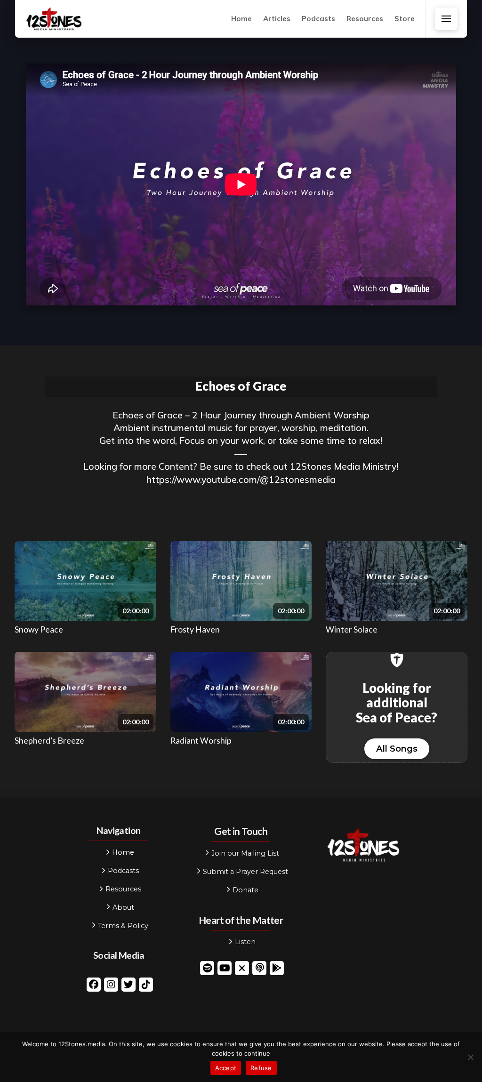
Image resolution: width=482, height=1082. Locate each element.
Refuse (261, 1068)
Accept (226, 1068)
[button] (446, 19)
